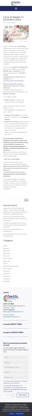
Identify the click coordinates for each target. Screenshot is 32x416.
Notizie (13, 22)
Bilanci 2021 (6, 248)
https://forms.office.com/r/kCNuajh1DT (13, 81)
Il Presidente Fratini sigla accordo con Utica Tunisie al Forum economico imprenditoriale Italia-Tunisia (15, 225)
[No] (30, 409)
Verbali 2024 (6, 276)
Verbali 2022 (6, 271)
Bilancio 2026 (6, 261)
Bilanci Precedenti (8, 258)
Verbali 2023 (6, 273)
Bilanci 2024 (6, 256)
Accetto (12, 413)
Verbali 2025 (6, 279)
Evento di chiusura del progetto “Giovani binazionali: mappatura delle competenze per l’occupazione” (15, 218)
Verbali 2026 (6, 281)
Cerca (26, 200)
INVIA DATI (23, 395)
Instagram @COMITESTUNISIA (13, 332)
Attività (5, 246)
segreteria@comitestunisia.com (15, 311)
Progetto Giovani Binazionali (10, 266)
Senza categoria (7, 268)
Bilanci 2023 (6, 253)
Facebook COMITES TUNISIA (12, 324)
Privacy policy (19, 413)
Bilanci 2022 (6, 251)
